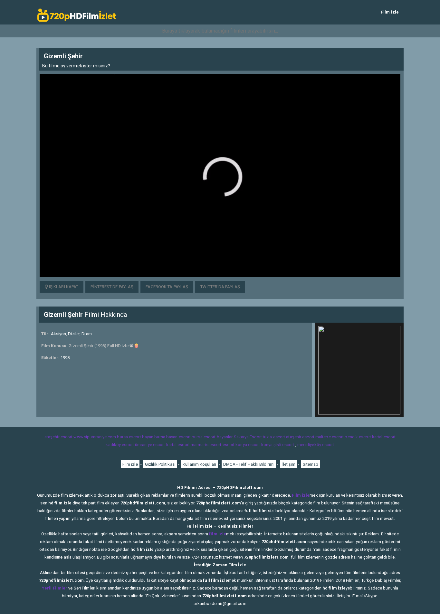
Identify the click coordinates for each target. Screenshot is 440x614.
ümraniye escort (150, 444)
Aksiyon (58, 333)
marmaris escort (206, 444)
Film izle (390, 12)
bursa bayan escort (172, 436)
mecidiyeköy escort (315, 444)
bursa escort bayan (135, 436)
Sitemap (311, 464)
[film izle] (77, 12)
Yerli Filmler (54, 588)
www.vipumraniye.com (94, 436)
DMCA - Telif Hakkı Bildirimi (248, 464)
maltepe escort (329, 436)
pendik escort (358, 436)
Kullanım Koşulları (199, 464)
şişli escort (283, 444)
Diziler (74, 333)
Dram (86, 333)
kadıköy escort (120, 444)
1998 (65, 357)
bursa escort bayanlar (212, 436)
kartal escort (384, 436)
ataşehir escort (58, 436)
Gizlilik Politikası (160, 464)
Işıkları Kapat (63, 286)
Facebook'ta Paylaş (167, 286)
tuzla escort (274, 436)
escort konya (235, 444)
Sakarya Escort (248, 436)
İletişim (288, 464)
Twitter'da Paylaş (220, 286)
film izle (217, 533)
